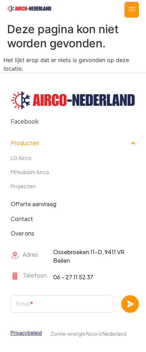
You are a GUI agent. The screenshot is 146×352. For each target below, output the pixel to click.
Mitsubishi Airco (30, 171)
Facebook (25, 121)
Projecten (23, 186)
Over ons (22, 233)
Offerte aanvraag (33, 204)
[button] (131, 10)
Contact (22, 218)
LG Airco (21, 157)
